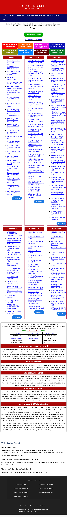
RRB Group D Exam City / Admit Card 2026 (9, 45)
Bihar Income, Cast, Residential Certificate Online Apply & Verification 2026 (35, 300)
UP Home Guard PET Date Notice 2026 (35, 141)
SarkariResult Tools (33, 40)
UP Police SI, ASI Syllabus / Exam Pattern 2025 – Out (35, 271)
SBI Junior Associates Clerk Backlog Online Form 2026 (57, 200)
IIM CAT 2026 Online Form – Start (57, 269)
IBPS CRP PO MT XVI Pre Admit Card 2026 (35, 145)
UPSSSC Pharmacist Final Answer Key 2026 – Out (14, 98)
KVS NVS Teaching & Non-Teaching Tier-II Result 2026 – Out (13, 132)
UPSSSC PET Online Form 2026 (25, 51)
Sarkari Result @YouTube (46, 492)
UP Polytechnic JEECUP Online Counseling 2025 (58, 308)
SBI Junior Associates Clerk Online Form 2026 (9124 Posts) (58, 187)
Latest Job (12, 16)
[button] (4, 20)
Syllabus (42, 16)
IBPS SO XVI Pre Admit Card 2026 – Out (35, 92)
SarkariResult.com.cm (41, 509)
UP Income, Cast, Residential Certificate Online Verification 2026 (35, 293)
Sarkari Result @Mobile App (21, 496)
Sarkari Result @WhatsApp (21, 488)
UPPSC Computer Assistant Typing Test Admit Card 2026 (35, 189)
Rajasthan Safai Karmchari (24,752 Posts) (57, 45)
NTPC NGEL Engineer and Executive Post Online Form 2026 (58, 94)
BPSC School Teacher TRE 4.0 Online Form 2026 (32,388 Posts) (58, 142)
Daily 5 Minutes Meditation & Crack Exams (25, 46)
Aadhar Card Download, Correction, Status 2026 (35, 288)
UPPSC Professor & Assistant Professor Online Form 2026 (57, 136)
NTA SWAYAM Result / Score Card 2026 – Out (13, 110)
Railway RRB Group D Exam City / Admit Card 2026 (35, 73)
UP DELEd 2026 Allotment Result (11, 78)
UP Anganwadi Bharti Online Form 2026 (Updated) (57, 100)
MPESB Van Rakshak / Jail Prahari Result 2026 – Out (14, 168)
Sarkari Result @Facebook (21, 492)
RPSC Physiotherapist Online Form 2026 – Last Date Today (58, 107)
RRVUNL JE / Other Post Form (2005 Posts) (41, 51)
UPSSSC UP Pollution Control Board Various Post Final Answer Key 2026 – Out (14, 241)
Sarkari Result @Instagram (46, 488)
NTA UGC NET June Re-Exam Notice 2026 (36, 155)
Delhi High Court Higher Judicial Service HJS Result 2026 (13, 180)
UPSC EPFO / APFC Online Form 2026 (57, 69)
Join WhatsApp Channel (33, 34)
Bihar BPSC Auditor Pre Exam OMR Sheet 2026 (14, 291)
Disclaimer (43, 506)
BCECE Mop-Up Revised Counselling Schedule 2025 (57, 296)
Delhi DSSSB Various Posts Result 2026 (13, 67)
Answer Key (50, 16)
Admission (34, 16)
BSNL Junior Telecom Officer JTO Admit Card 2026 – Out (35, 103)
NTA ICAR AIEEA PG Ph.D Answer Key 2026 (14, 253)
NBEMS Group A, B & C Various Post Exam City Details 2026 (35, 135)
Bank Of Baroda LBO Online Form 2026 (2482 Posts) (58, 80)
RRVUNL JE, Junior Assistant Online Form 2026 (57, 193)
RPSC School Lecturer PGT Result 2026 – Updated (13, 73)
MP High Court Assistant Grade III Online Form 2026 (58, 168)
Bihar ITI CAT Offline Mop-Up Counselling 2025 (57, 303)
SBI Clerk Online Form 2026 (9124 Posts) (41, 46)
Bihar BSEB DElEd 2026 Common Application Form (58, 258)
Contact (27, 506)
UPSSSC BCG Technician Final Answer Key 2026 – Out (14, 233)
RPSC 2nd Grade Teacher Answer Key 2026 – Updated (13, 306)
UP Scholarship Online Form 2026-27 (35, 242)
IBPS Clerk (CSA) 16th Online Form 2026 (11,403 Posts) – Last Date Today (58, 87)
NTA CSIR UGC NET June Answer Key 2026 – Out (14, 147)
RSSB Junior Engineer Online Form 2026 (58, 156)
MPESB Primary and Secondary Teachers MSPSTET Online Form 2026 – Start (58, 63)
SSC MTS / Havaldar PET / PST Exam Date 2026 (35, 97)
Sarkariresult (33, 343)
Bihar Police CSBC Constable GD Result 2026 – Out (13, 126)
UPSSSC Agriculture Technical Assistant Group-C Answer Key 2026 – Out (13, 271)
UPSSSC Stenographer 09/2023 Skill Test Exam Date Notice (35, 67)
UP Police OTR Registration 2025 (33, 265)
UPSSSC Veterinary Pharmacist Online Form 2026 (58, 213)
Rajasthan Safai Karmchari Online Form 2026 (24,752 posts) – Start (58, 180)
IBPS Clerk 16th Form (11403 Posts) (9, 51)
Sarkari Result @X (21, 484)
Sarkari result (33, 338)
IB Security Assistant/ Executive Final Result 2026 (13, 174)
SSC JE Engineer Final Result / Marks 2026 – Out (13, 62)
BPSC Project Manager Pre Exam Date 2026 (35, 150)
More (57, 16)
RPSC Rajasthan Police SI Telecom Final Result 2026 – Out (13, 104)
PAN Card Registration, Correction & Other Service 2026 (35, 282)
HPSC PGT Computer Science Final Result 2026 (14, 87)
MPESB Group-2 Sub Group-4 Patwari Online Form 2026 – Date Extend (58, 150)
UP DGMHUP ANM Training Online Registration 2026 (57, 285)
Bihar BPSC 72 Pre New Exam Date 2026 (36, 166)
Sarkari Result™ (33, 6)
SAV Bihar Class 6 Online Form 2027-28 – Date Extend (58, 243)
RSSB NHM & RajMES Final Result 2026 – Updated (13, 192)
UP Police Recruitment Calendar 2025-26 (35, 276)
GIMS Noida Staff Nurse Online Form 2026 (58, 218)
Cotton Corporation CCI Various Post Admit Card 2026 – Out (36, 86)
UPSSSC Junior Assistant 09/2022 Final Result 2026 (14, 82)
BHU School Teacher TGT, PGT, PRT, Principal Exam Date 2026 (36, 182)
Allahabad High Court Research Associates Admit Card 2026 (35, 195)
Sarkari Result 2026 (17, 338)
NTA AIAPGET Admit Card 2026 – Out (34, 130)
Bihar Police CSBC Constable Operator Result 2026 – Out (12, 120)
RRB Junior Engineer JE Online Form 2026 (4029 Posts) (58, 129)
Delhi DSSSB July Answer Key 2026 (12, 277)
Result (28, 16)
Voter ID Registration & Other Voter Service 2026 (36, 307)
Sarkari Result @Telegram (46, 484)
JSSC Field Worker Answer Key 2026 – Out (14, 287)
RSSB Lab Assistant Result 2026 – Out (12, 157)
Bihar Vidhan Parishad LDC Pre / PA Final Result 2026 (14, 186)
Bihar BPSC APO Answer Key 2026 (12, 264)
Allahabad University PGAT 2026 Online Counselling (57, 279)
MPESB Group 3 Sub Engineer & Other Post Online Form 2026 (58, 161)
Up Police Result (33, 333)
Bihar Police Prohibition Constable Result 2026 (13, 114)
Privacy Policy (34, 506)
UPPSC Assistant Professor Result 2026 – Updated (14, 162)
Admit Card (20, 16)
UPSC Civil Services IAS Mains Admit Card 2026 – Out (36, 171)
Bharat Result (17, 333)
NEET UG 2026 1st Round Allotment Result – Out (14, 92)
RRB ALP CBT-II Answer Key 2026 (12, 296)
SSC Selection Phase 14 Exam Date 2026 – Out (36, 61)
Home (5, 16)
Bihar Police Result (49, 333)
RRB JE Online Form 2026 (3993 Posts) (57, 51)
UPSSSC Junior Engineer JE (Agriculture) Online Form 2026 (58, 206)
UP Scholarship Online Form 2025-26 (35, 261)
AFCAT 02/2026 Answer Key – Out (12, 282)
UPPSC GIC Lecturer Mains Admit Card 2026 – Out (36, 80)
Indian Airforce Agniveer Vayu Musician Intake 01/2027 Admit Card (35, 160)
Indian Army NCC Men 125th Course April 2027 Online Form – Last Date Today (58, 114)
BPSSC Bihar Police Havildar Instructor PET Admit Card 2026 (35, 115)
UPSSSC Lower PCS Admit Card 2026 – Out (35, 120)
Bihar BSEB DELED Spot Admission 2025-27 (58, 291)
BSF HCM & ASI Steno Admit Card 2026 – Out (35, 125)
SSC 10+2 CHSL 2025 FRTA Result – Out (13, 141)
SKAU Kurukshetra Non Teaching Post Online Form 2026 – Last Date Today (58, 122)
